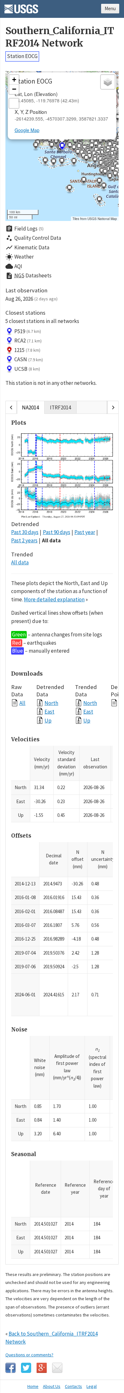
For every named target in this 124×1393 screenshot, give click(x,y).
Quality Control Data (33, 238)
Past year (84, 532)
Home (32, 1386)
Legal (91, 1386)
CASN (28, 359)
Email (57, 1368)
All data (51, 540)
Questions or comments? (29, 1355)
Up (48, 720)
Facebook (10, 1368)
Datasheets (28, 276)
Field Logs (24, 228)
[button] (74, 162)
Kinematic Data (27, 247)
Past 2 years (24, 540)
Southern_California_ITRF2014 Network (59, 37)
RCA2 (28, 340)
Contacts (73, 1386)
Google (42, 1368)
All (22, 703)
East (49, 711)
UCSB (27, 368)
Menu (110, 8)
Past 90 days (56, 532)
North (51, 703)
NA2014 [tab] (30, 407)
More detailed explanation (54, 599)
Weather (19, 257)
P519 (27, 331)
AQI (13, 266)
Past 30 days (24, 532)
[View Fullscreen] (14, 103)
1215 (27, 350)
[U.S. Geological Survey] (21, 6)
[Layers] (108, 82)
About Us (51, 1386)
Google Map (27, 130)
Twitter (26, 1368)
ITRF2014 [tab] (60, 407)
